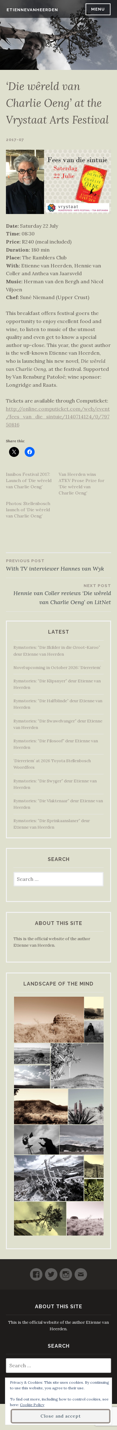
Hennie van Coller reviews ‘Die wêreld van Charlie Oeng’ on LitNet (62, 594)
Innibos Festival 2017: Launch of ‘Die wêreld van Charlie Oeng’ (28, 480)
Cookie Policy (32, 1404)
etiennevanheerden (32, 9)
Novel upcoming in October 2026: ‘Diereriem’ (57, 667)
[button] (48, 1019)
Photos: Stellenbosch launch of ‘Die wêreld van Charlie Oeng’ (28, 510)
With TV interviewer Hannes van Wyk (55, 565)
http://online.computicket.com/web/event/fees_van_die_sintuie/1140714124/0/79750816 (58, 417)
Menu (98, 9)
